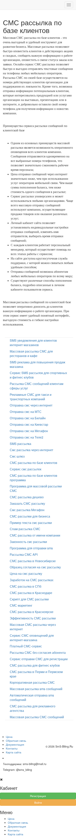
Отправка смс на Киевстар (29, 424)
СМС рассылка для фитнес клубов (35, 665)
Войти (38, 802)
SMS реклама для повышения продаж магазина (37, 364)
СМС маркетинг (21, 605)
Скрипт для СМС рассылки (29, 599)
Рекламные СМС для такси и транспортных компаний (30, 396)
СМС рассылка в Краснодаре (31, 593)
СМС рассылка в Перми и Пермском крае (36, 674)
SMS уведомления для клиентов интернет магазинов (33, 342)
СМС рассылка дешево (27, 497)
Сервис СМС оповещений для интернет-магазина (32, 637)
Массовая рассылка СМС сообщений (37, 717)
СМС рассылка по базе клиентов (33, 462)
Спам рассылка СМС (25, 529)
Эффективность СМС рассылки (33, 618)
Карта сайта (13, 752)
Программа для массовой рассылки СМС (36, 488)
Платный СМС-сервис (26, 646)
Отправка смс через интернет (31, 405)
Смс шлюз (17, 456)
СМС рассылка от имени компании (35, 535)
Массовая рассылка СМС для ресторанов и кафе (31, 353)
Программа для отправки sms (31, 548)
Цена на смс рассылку (26, 573)
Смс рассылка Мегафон (27, 510)
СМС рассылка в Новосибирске (33, 561)
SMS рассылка (20, 443)
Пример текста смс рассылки (31, 522)
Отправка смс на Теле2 (26, 437)
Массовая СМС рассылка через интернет (33, 626)
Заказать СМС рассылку (27, 503)
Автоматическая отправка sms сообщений (32, 697)
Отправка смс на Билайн (28, 418)
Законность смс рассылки (28, 541)
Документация (15, 744)
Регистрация (38, 796)
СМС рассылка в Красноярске (31, 612)
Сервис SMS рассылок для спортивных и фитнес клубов (38, 375)
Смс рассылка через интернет (31, 450)
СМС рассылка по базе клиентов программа (33, 477)
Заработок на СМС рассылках (31, 580)
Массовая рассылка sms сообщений (36, 689)
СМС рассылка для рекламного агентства (32, 708)
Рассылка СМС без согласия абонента (38, 652)
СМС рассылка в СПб (25, 586)
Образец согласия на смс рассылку (35, 567)
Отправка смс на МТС (26, 411)
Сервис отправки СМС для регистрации (39, 659)
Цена (9, 737)
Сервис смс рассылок (25, 469)
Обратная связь (16, 740)
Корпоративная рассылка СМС (32, 682)
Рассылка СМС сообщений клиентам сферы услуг (36, 385)
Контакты (12, 748)
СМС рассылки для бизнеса (30, 516)
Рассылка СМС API (24, 554)
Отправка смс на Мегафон (29, 431)
